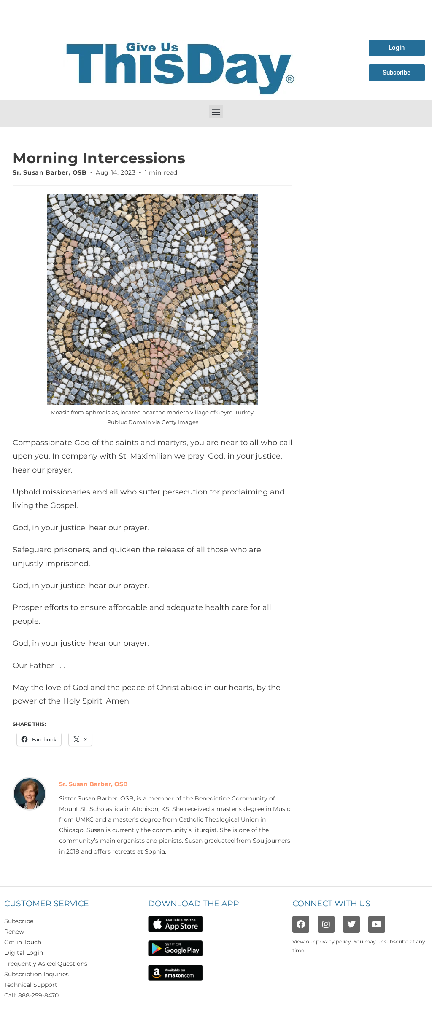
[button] (216, 111)
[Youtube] (376, 924)
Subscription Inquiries (36, 974)
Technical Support (30, 984)
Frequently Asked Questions (45, 963)
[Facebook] (300, 924)
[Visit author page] (29, 793)
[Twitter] (351, 924)
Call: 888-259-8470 (31, 995)
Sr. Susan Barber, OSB (50, 172)
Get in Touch (22, 942)
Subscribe (18, 921)
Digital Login (23, 952)
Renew (14, 931)
